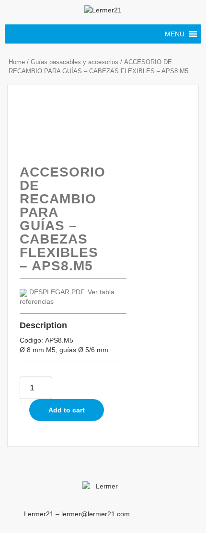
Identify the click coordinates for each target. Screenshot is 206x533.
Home (17, 62)
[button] (174, 34)
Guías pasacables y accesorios (74, 62)
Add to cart (66, 410)
